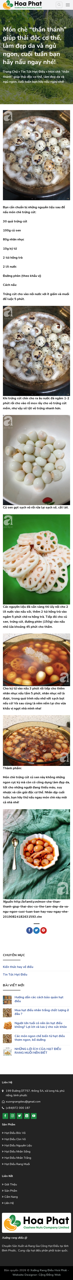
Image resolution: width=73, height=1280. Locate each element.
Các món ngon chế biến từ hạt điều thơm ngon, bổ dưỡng (40, 1038)
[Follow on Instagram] (12, 1116)
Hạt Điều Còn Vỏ (15, 1139)
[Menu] (67, 5)
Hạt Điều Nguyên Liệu (18, 1145)
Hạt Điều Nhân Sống (17, 1151)
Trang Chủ (10, 72)
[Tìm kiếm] (59, 5)
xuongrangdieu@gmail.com (23, 1101)
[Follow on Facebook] (5, 1116)
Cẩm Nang (11, 1197)
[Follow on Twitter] (19, 1116)
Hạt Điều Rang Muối (17, 1164)
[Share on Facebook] (29, 930)
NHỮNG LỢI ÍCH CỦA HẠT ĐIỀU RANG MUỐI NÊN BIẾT (38, 1050)
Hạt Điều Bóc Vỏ (15, 1133)
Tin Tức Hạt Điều (33, 72)
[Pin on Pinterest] (43, 930)
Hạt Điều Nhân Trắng (17, 1158)
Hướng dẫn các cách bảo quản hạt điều (39, 999)
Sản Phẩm (10, 1191)
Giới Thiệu (10, 1184)
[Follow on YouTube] (34, 1116)
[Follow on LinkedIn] (27, 1116)
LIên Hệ (9, 1203)
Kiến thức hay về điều (18, 967)
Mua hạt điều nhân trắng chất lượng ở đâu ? (42, 1012)
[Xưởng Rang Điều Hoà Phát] (22, 5)
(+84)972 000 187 (18, 1108)
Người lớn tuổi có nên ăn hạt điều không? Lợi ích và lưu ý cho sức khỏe (41, 1025)
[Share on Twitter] (36, 930)
